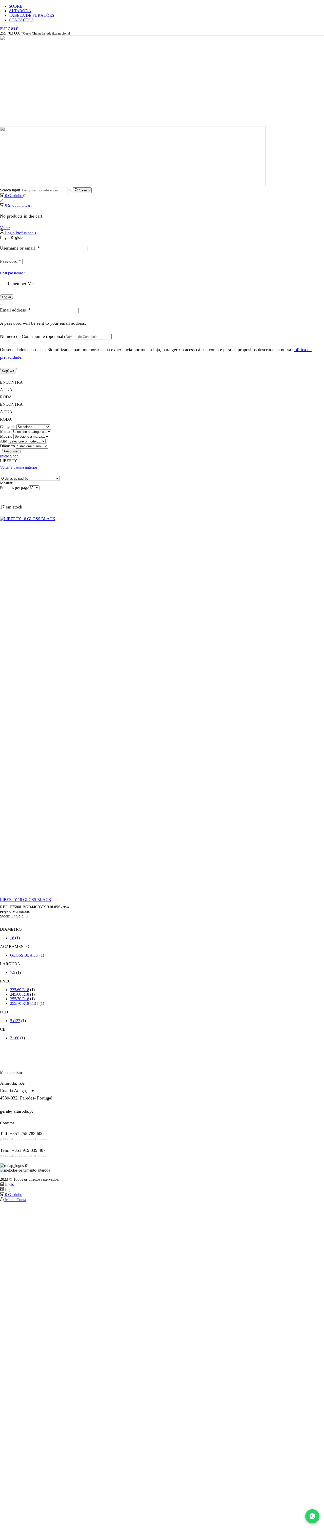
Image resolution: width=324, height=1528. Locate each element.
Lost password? (12, 273)
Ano (3, 441)
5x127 (15, 1020)
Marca (5, 431)
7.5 (12, 972)
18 (12, 938)
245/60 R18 (19, 994)
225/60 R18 (19, 990)
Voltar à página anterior (18, 467)
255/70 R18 (19, 999)
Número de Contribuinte (32, 336)
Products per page (14, 487)
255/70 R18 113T (24, 1003)
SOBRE (15, 6)
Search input (10, 190)
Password (10, 261)
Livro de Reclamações (129, 1175)
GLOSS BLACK (24, 955)
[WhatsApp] (312, 1516)
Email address (15, 310)
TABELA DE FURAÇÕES (31, 15)
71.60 (14, 1038)
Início (4, 456)
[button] (9, 28)
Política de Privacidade (54, 1175)
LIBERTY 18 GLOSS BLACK (25, 899)
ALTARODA (20, 11)
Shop (14, 456)
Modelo (6, 436)
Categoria (7, 426)
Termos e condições (16, 1175)
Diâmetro (7, 446)
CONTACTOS (21, 20)
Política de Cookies (91, 1175)
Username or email (20, 248)
